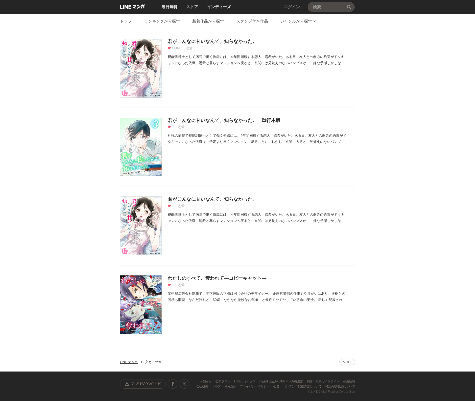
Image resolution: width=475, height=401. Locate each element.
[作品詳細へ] (141, 68)
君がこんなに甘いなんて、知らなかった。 (212, 41)
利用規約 (230, 386)
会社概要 (202, 386)
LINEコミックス (245, 381)
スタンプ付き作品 (252, 21)
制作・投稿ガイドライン (323, 381)
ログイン (292, 7)
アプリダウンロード (143, 384)
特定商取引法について (340, 386)
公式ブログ (223, 381)
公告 (276, 386)
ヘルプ (216, 386)
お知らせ (206, 381)
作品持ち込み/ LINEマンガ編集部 (281, 381)
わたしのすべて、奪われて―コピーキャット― (217, 278)
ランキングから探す (162, 21)
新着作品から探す (208, 21)
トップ (126, 21)
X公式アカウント (184, 384)
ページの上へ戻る (347, 362)
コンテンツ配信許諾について (302, 386)
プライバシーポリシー (255, 386)
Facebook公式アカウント (173, 384)
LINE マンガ (132, 6)
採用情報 (349, 381)
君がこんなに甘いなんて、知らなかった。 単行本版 (224, 120)
